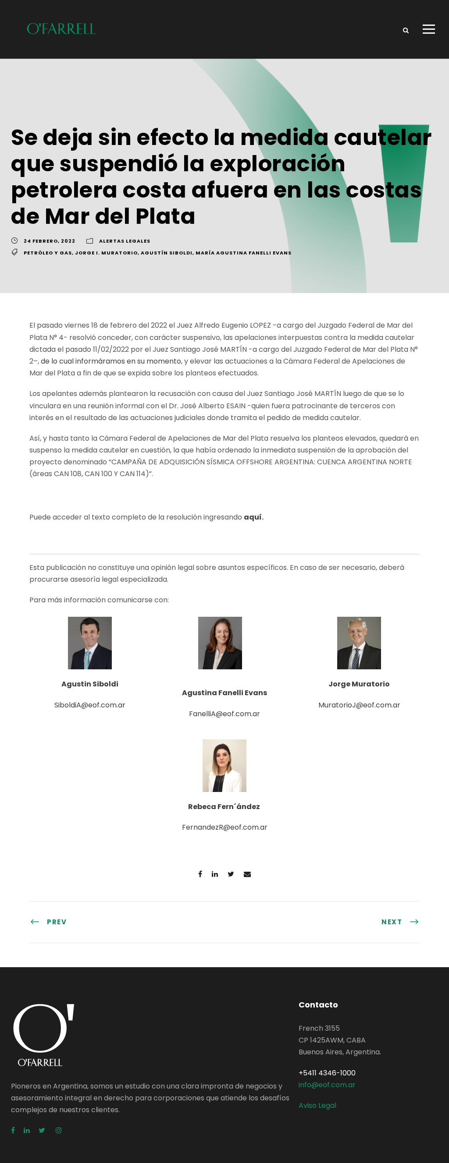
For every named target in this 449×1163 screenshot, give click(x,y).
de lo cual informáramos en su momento (111, 361)
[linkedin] (27, 1130)
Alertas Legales (124, 240)
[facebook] (13, 1130)
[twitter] (43, 1130)
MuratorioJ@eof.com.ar (359, 705)
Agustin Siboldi (89, 684)
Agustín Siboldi (166, 252)
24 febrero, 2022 (49, 240)
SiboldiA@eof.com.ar (89, 705)
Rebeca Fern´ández (224, 807)
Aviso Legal (317, 1105)
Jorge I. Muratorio (106, 252)
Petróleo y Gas (48, 252)
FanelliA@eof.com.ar (224, 714)
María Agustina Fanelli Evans (244, 252)
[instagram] (59, 1130)
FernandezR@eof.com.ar (224, 827)
